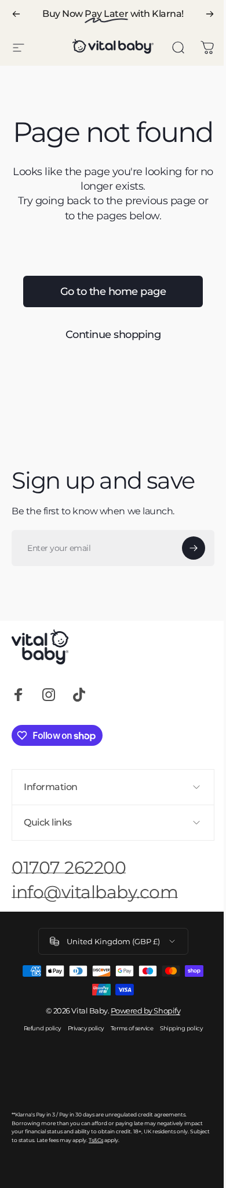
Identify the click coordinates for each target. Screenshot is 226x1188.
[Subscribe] (193, 548)
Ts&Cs (117, 1168)
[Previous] (16, 14)
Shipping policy (177, 1056)
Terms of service (127, 1056)
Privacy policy (81, 1056)
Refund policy (37, 1056)
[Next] (210, 14)
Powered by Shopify (141, 1038)
